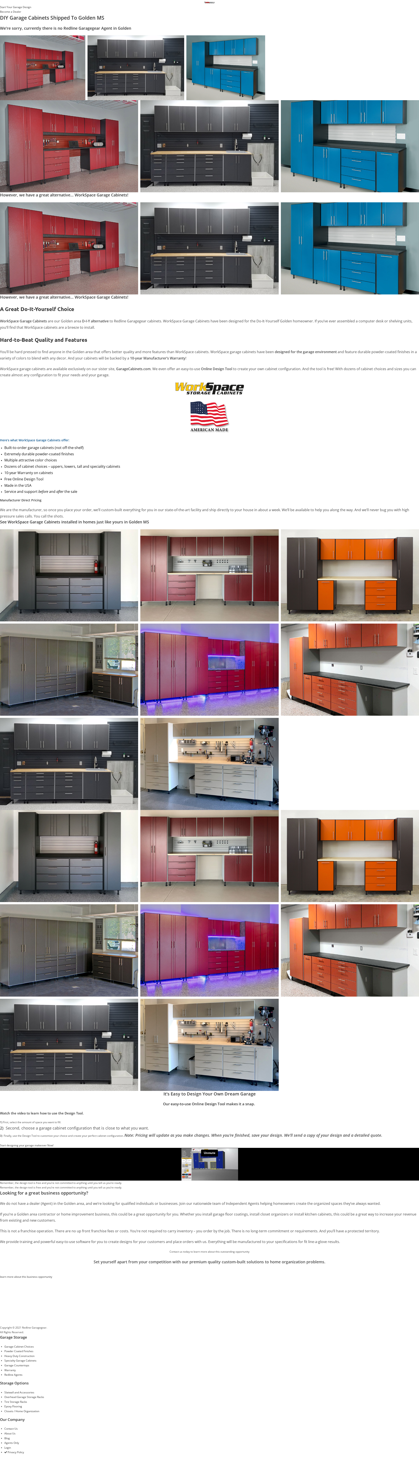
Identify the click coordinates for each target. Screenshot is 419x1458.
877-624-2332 (26, 1321)
